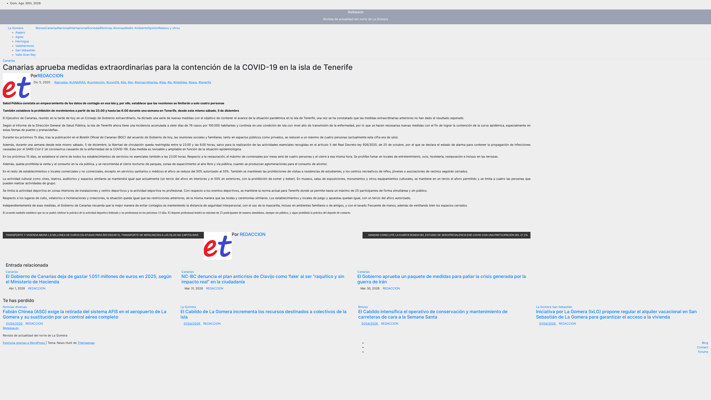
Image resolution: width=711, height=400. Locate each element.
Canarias (51, 28)
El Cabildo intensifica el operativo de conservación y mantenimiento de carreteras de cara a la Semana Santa (433, 314)
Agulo (19, 37)
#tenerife (204, 82)
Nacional (63, 28)
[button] (703, 41)
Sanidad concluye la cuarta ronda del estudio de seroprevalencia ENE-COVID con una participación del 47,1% (447, 235)
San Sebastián (25, 50)
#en (130, 82)
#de (123, 82)
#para (193, 82)
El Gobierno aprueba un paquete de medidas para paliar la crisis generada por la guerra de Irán (441, 279)
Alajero (20, 32)
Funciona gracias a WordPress (24, 343)
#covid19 (112, 82)
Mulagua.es (355, 12)
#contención (96, 82)
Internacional (79, 28)
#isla (162, 82)
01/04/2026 (14, 323)
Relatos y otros (169, 28)
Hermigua (22, 41)
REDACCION (50, 75)
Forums (703, 352)
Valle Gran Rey (25, 54)
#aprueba (61, 82)
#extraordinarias (146, 82)
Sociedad (94, 28)
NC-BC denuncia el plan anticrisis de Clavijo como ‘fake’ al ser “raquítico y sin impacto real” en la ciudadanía (262, 279)
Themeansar (86, 343)
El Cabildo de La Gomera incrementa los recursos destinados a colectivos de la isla (264, 314)
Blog (705, 343)
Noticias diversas (113, 28)
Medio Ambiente (136, 28)
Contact (702, 347)
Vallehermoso (24, 46)
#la (169, 82)
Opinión (153, 28)
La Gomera (15, 28)
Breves (40, 28)
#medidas (180, 82)
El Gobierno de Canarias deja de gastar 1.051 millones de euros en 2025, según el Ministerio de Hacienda (88, 279)
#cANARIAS (77, 82)
